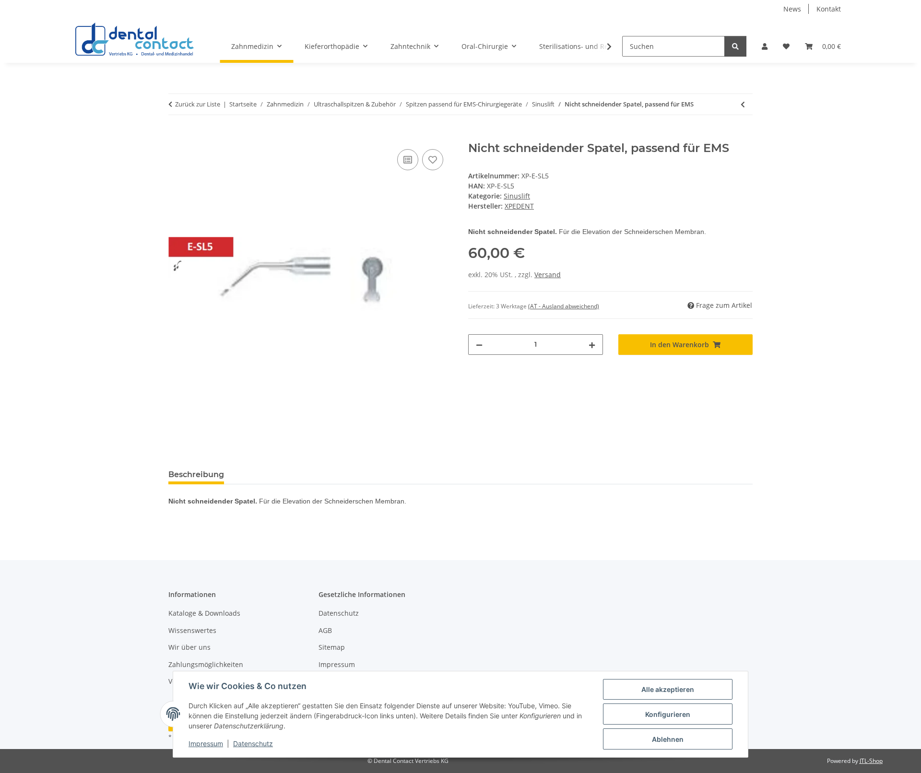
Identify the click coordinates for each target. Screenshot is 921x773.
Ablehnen (668, 739)
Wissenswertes (192, 630)
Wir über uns (189, 647)
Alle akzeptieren (667, 689)
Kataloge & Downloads (204, 613)
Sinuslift (517, 195)
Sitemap (332, 647)
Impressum (206, 743)
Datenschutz (253, 743)
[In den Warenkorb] (176, 136)
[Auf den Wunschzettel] (432, 159)
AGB (325, 630)
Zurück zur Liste (197, 104)
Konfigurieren (667, 714)
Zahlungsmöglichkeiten (205, 664)
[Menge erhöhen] (591, 344)
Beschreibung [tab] (196, 474)
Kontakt (828, 8)
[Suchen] (735, 46)
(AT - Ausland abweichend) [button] (563, 306)
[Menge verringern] (479, 344)
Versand (547, 274)
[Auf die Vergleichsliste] (407, 159)
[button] (764, 46)
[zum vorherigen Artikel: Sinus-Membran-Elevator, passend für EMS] (743, 104)
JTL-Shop (871, 761)
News (792, 8)
